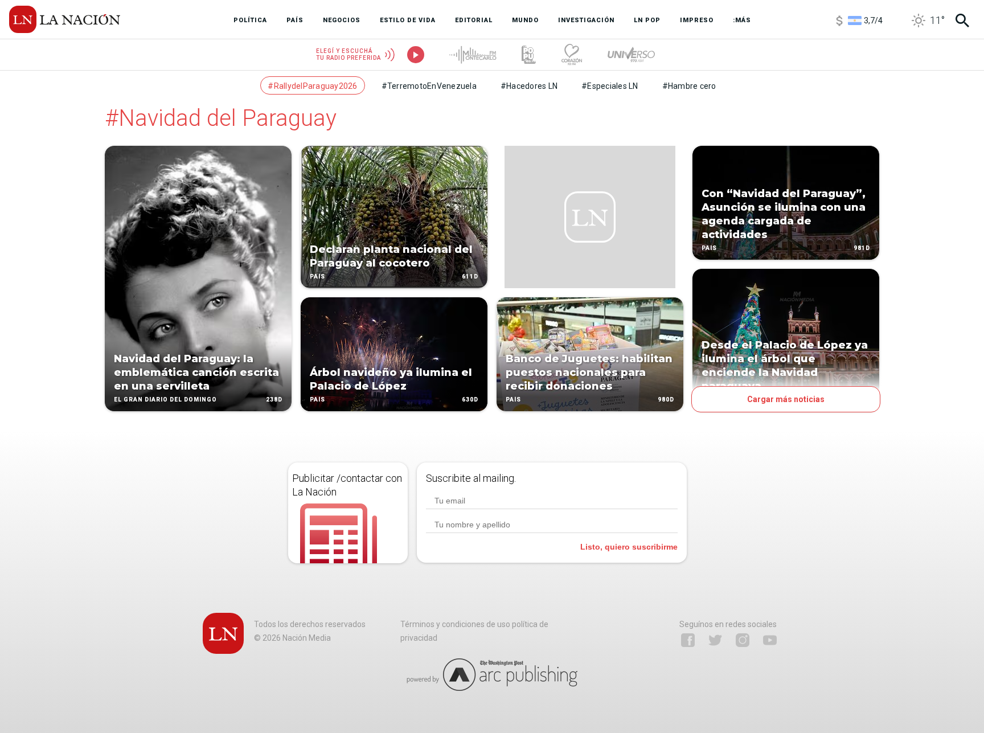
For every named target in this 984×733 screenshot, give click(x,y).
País (317, 276)
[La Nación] (64, 19)
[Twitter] (715, 640)
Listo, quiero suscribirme (629, 546)
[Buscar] (962, 20)
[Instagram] (742, 640)
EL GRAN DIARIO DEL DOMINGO (165, 399)
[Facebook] (688, 640)
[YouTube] (770, 640)
